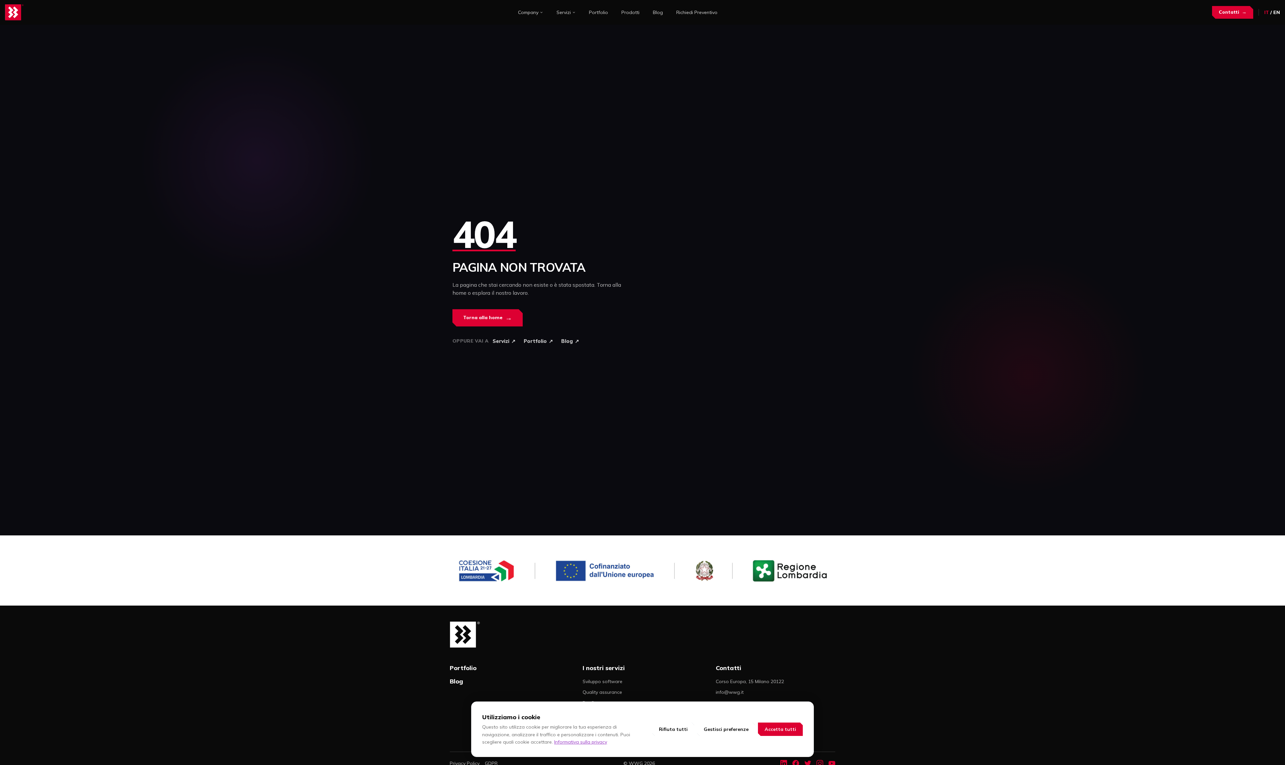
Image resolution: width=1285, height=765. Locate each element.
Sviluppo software (602, 681)
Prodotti (630, 12)
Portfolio (598, 12)
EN (1276, 12)
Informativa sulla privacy (580, 742)
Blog (658, 12)
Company (528, 12)
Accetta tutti (780, 729)
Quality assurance (602, 692)
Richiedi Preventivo (696, 12)
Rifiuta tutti (673, 729)
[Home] (14, 12)
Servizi (563, 12)
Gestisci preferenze (726, 729)
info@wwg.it (730, 692)
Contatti (1233, 12)
